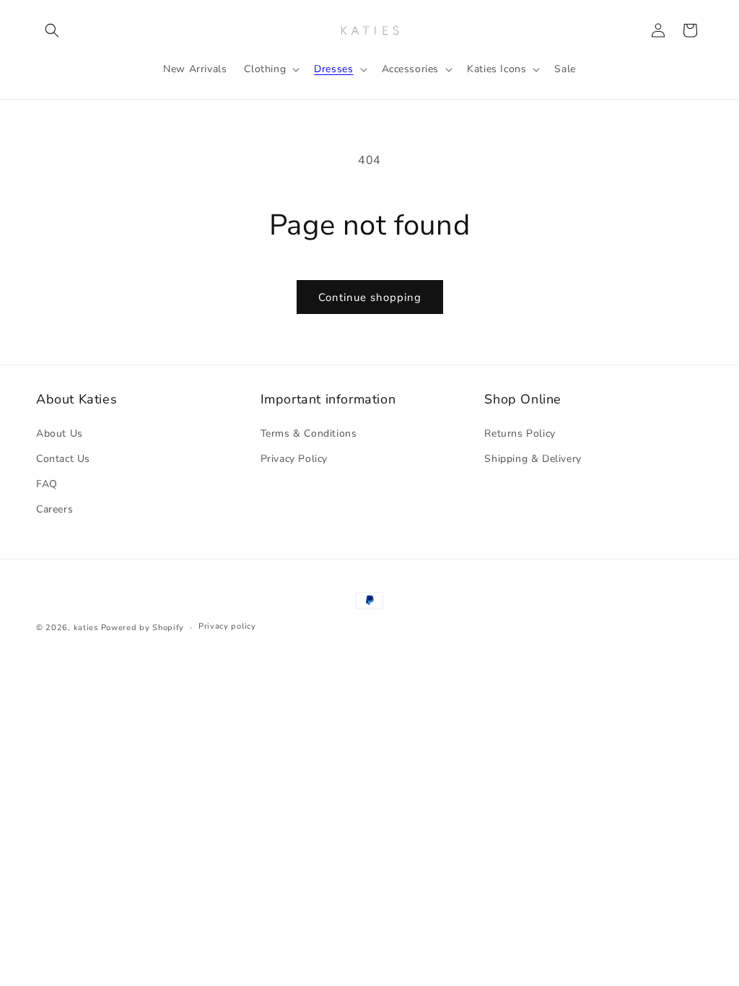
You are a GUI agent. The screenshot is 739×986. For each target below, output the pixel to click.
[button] (52, 30)
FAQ (47, 484)
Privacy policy (227, 626)
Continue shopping (369, 297)
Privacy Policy (294, 459)
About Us (59, 433)
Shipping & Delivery (532, 459)
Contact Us (63, 459)
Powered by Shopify (143, 627)
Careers (54, 509)
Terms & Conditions (309, 433)
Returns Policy (519, 433)
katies (86, 627)
